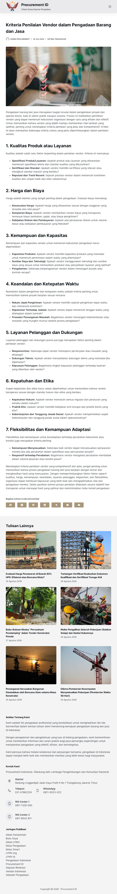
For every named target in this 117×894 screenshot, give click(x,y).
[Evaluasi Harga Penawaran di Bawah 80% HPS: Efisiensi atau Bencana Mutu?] (31, 550)
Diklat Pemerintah (16, 834)
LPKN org (11, 853)
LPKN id (10, 856)
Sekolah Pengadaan (17, 875)
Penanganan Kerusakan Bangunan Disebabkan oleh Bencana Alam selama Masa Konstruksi (31, 692)
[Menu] (110, 6)
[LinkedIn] (44, 504)
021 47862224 (23, 792)
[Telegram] (56, 504)
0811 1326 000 (23, 805)
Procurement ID (34, 5)
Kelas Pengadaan (16, 845)
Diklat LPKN (12, 842)
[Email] (79, 504)
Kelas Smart (13, 849)
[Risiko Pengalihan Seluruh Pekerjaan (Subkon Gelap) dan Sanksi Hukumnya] (86, 606)
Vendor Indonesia (16, 871)
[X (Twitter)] (22, 504)
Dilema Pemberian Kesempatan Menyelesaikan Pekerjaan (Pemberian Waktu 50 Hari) (86, 692)
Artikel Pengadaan (56, 39)
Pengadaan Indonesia (18, 860)
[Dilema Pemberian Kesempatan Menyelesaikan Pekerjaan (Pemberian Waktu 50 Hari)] (86, 665)
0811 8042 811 (23, 818)
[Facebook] (10, 504)
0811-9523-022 (52, 792)
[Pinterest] (33, 504)
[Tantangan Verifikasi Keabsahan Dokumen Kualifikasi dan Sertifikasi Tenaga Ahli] (86, 550)
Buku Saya (12, 838)
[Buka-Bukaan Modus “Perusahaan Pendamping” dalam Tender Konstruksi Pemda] (31, 606)
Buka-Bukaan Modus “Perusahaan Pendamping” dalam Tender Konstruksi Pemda (27, 633)
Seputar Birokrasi (15, 867)
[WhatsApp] (67, 504)
